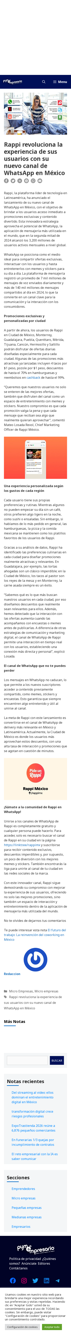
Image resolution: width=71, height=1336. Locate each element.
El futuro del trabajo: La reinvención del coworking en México (35, 935)
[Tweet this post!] (13, 182)
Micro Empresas (21, 991)
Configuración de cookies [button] (22, 1327)
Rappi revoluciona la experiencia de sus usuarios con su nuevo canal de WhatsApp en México (33, 1003)
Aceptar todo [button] (52, 1327)
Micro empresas (46, 991)
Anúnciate (28, 1263)
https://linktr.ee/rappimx (22, 845)
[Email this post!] (39, 182)
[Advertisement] (35, 37)
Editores (44, 1263)
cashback (33, 377)
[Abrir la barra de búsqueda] (43, 82)
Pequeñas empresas (27, 1207)
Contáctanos (18, 1268)
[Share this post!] (6, 182)
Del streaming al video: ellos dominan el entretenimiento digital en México (32, 1097)
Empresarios (21, 1226)
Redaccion (12, 974)
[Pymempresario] (12, 82)
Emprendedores (23, 1189)
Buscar (56, 1060)
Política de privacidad (25, 1259)
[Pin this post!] (26, 182)
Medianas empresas (27, 1217)
